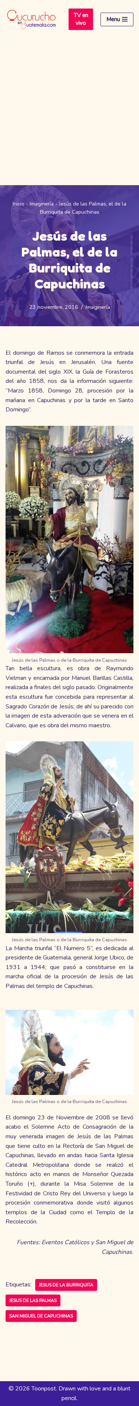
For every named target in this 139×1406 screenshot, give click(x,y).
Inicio (18, 203)
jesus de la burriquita (66, 1285)
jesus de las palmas (33, 1300)
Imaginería (42, 203)
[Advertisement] (69, 112)
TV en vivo (81, 19)
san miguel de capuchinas (41, 1316)
